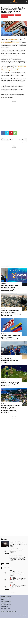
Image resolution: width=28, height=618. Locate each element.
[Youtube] (25, 615)
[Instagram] (21, 615)
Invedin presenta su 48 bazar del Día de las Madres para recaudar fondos (7, 141)
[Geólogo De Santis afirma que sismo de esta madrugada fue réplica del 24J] (14, 373)
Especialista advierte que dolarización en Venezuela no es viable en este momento (17, 573)
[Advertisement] (14, 116)
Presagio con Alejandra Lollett (15, 541)
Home (2, 6)
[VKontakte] (23, 615)
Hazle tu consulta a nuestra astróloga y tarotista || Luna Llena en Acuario (18, 544)
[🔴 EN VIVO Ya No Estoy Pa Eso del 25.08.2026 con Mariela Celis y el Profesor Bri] (5, 580)
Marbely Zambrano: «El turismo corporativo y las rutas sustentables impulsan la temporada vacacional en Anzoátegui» (10, 409)
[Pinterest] (11, 133)
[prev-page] (2, 415)
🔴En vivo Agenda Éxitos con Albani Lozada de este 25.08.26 (18, 586)
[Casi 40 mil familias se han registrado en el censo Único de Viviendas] (14, 350)
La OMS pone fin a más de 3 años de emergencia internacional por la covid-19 (13, 68)
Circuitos (11, 570)
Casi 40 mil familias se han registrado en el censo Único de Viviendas (10, 360)
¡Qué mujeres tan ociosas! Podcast (16, 555)
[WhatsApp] (15, 133)
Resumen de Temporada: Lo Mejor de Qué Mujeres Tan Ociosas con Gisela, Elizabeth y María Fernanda (18, 558)
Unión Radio (7, 6)
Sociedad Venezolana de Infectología (10, 42)
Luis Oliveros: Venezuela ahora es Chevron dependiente (22, 141)
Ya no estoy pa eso (13, 577)
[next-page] (4, 415)
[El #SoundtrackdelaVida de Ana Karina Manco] (5, 551)
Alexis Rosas (13, 6)
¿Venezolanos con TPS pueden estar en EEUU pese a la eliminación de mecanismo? (10, 337)
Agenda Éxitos (12, 584)
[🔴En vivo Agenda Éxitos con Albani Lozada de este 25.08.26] (5, 587)
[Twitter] (7, 133)
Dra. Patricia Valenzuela (12, 39)
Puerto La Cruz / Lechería (8, 15)
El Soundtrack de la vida (14, 548)
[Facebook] (3, 133)
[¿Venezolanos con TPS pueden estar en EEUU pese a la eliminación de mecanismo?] (14, 327)
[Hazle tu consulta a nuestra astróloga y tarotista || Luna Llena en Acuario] (5, 544)
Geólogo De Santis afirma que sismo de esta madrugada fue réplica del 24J (10, 383)
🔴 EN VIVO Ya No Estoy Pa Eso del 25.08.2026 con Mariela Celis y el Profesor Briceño (18, 580)
